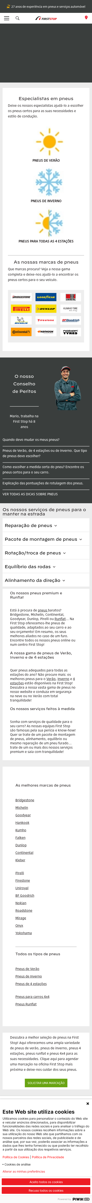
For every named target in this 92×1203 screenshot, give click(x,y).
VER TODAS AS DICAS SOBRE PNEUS (30, 494)
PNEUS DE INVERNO (46, 201)
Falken (20, 837)
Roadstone (23, 910)
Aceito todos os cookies (46, 1182)
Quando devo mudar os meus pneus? (31, 439)
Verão (51, 679)
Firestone (22, 880)
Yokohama (23, 933)
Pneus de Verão (27, 969)
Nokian (20, 903)
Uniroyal (21, 888)
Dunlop (21, 845)
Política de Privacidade (48, 1157)
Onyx (19, 925)
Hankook (22, 822)
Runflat (60, 619)
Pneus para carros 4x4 (32, 996)
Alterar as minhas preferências (24, 1171)
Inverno (63, 679)
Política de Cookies (16, 1157)
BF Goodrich (24, 895)
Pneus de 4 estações (31, 984)
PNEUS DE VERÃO (46, 160)
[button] (17, 18)
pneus (42, 610)
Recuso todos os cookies (46, 1190)
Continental (24, 852)
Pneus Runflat (26, 1004)
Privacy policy (67, 1171)
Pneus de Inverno (28, 976)
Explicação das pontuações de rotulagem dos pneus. (43, 483)
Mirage (20, 918)
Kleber (20, 860)
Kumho (20, 830)
